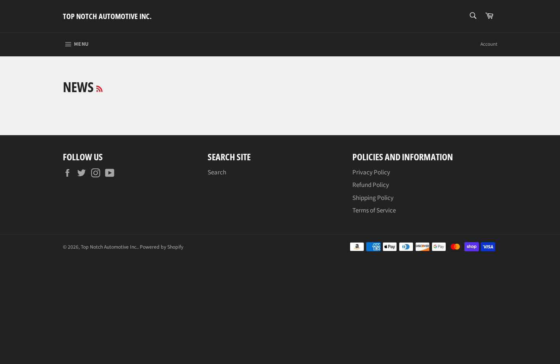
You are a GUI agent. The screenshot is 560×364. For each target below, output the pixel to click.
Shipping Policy (373, 198)
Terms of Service (374, 210)
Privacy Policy (371, 172)
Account (488, 44)
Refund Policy (370, 185)
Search (217, 172)
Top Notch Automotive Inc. (107, 16)
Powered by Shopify (161, 247)
